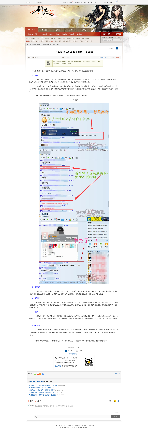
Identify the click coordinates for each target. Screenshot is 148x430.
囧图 (73, 38)
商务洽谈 (74, 425)
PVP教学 (59, 38)
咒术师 (86, 41)
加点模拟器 (39, 41)
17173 (29, 44)
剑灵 (33, 44)
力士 (64, 41)
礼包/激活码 (78, 2)
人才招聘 (63, 425)
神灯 (32, 41)
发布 (115, 416)
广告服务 (68, 425)
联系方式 (80, 425)
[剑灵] (42, 11)
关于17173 (57, 425)
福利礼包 (106, 34)
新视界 (69, 38)
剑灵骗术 (32, 381)
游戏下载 (117, 37)
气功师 (72, 41)
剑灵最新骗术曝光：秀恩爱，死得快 (40, 387)
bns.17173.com (41, 18)
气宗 (91, 41)
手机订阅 (103, 57)
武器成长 (39, 38)
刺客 (67, 41)
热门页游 (93, 2)
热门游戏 (109, 2)
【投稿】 (117, 57)
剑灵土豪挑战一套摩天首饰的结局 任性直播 (42, 395)
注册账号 (104, 37)
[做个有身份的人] (114, 401)
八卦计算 (47, 41)
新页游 (70, 2)
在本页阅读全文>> (74, 354)
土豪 (38, 381)
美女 (83, 38)
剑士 (56, 41)
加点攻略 (47, 38)
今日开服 (86, 2)
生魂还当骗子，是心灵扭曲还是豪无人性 (41, 392)
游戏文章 (37, 44)
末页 (81, 351)
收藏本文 (117, 373)
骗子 (42, 381)
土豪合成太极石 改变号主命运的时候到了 (42, 390)
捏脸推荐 (53, 38)
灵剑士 (82, 41)
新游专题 (111, 37)
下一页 (75, 351)
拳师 (60, 41)
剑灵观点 (78, 38)
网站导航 (39, 2)
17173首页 (28, 2)
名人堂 (87, 38)
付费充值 (117, 34)
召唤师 (77, 41)
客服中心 (86, 425)
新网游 (64, 2)
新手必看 (33, 38)
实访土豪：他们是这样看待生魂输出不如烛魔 (43, 385)
